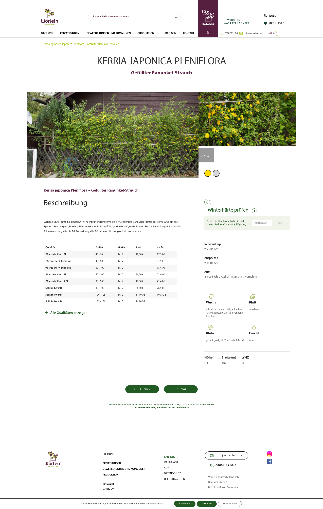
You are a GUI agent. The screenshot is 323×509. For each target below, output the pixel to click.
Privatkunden (69, 33)
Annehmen (184, 503)
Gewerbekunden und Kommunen (108, 33)
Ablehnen (207, 503)
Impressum (171, 462)
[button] (205, 156)
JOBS (273, 33)
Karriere (169, 457)
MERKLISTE (276, 23)
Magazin (170, 33)
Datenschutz (172, 473)
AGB (166, 467)
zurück (145, 389)
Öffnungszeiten (174, 479)
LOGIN (272, 16)
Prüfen (279, 223)
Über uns (47, 33)
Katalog (49, 44)
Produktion (146, 33)
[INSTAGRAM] (269, 453)
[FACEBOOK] (269, 461)
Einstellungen (230, 503)
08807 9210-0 (231, 33)
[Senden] (176, 17)
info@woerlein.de (253, 33)
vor (184, 389)
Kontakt (188, 33)
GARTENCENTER (238, 23)
